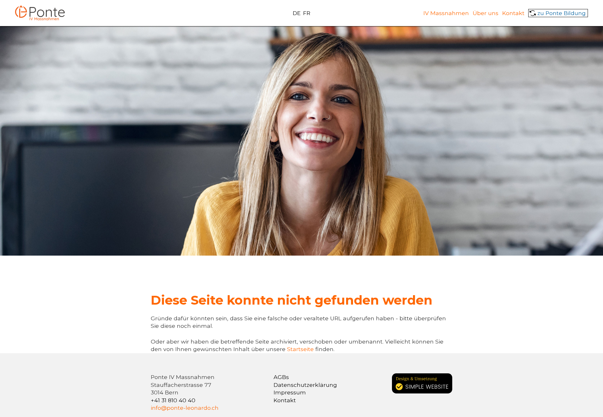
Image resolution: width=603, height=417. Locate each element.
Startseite (301, 349)
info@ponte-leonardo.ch (185, 407)
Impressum (290, 392)
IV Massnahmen (446, 12)
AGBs (281, 377)
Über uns (485, 12)
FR (306, 13)
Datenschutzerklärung (305, 385)
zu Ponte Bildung (561, 12)
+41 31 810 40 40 (173, 400)
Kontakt (513, 12)
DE (297, 13)
